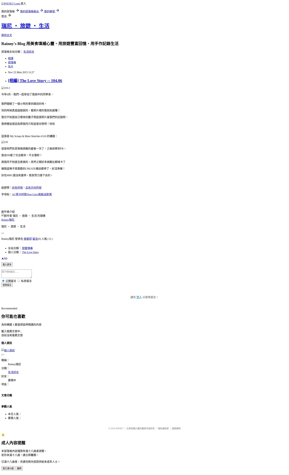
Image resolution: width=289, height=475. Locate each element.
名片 (10, 66)
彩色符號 (17, 187)
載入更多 (7, 264)
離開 (19, 468)
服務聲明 (176, 428)
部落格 (12, 62)
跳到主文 (6, 35)
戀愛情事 (27, 248)
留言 (35, 238)
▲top (4, 258)
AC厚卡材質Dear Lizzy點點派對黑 (32, 194)
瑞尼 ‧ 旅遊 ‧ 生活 (25, 26)
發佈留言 (7, 285)
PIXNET (119, 428)
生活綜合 (28, 51)
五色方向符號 (33, 187)
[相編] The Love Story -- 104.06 (35, 80)
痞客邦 (28, 238)
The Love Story (30, 252)
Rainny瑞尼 (7, 219)
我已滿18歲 (8, 468)
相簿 (10, 58)
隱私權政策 (163, 428)
